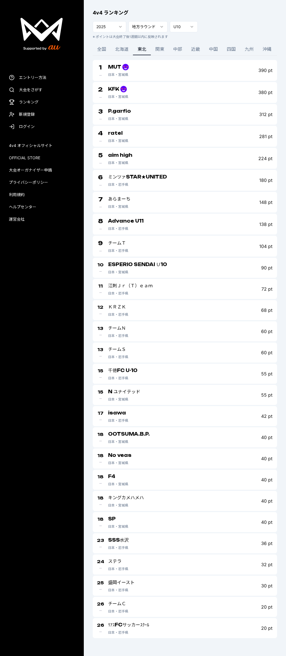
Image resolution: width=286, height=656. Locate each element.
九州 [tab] (249, 49)
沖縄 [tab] (267, 49)
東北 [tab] (141, 49)
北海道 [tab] (121, 49)
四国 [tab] (231, 49)
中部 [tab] (177, 49)
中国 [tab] (213, 49)
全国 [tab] (101, 49)
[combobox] (109, 26)
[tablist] (185, 50)
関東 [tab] (159, 49)
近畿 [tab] (195, 49)
